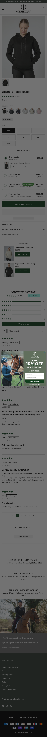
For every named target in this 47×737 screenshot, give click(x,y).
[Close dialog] (44, 352)
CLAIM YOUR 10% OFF (34, 381)
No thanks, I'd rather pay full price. (34, 384)
